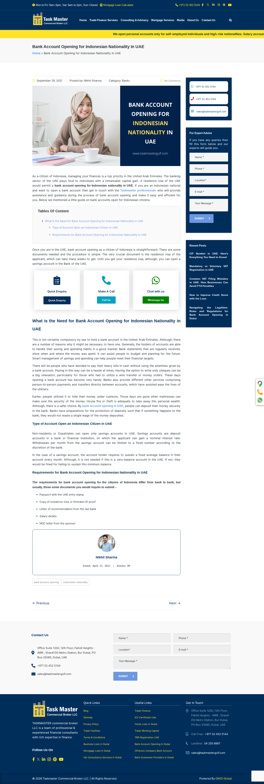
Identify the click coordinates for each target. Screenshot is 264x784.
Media (180, 20)
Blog (86, 710)
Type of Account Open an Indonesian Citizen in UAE (85, 227)
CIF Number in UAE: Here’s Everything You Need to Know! (208, 255)
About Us (193, 20)
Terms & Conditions (94, 737)
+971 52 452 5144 (205, 86)
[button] (57, 300)
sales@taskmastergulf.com (211, 111)
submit (199, 218)
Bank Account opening (46, 582)
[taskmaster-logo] (50, 18)
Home (83, 20)
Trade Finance (142, 710)
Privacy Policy (91, 724)
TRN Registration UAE (147, 737)
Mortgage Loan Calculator (118, 4)
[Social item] (203, 5)
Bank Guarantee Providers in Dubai (154, 757)
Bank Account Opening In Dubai (152, 744)
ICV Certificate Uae (145, 717)
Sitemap (88, 717)
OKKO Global (224, 778)
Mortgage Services (162, 20)
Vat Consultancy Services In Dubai (103, 757)
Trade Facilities (92, 730)
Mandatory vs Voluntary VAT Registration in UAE (208, 268)
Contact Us (208, 20)
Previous (40, 603)
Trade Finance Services (103, 20)
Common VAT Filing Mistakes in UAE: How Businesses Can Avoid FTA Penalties (208, 282)
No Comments (172, 80)
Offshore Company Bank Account (153, 750)
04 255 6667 (212, 743)
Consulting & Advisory (134, 20)
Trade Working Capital (147, 730)
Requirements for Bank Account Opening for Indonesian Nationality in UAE (99, 234)
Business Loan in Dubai (96, 744)
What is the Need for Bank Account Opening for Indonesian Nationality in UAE (94, 221)
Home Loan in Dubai (146, 724)
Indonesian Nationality (75, 582)
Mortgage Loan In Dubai (97, 750)
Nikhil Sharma (106, 557)
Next (174, 603)
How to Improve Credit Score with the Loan (208, 297)
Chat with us (239, 775)
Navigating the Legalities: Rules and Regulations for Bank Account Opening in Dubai (208, 313)
